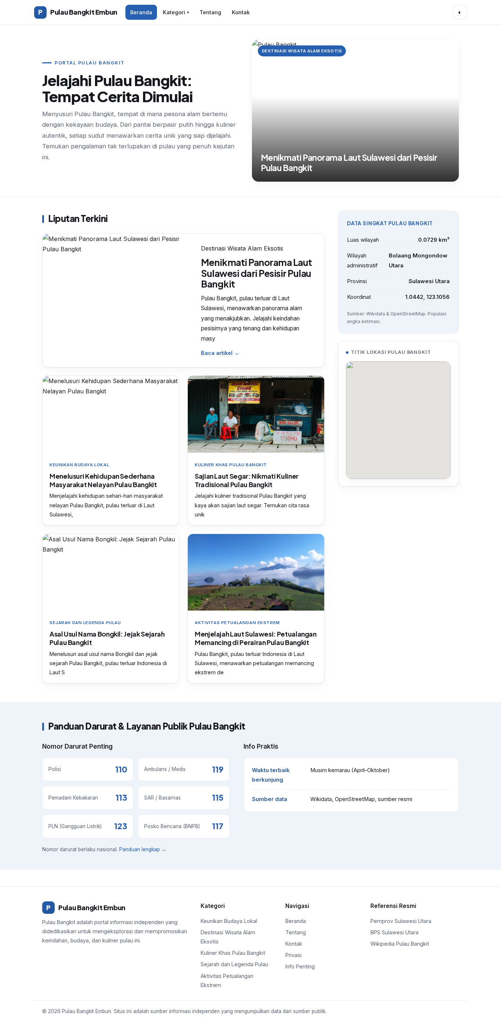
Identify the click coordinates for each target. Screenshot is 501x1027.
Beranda (141, 12)
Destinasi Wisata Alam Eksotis (228, 937)
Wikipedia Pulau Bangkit (399, 944)
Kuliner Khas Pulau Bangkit (233, 953)
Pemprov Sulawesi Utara (400, 921)
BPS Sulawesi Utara (394, 932)
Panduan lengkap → (143, 849)
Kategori (176, 12)
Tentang (210, 12)
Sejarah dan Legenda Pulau (234, 964)
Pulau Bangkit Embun (77, 12)
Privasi (293, 955)
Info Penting (300, 966)
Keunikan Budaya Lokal (229, 921)
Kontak (241, 12)
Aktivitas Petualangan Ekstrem (227, 980)
